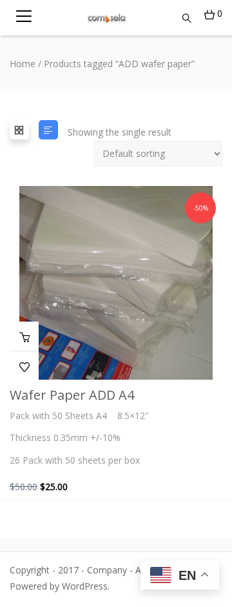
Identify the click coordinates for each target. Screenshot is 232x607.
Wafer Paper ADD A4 (72, 395)
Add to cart (24, 336)
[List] (48, 129)
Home (22, 63)
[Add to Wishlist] (24, 365)
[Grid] (19, 129)
